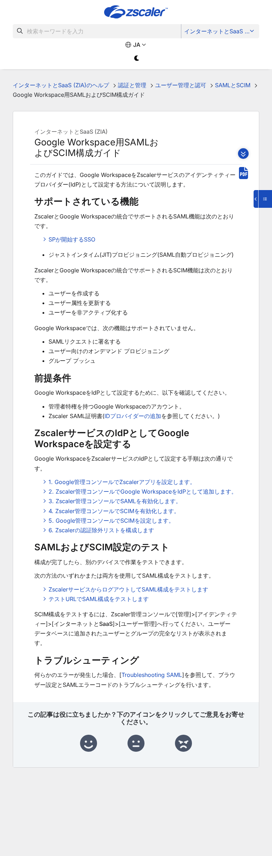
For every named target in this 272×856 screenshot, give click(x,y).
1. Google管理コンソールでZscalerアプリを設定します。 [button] (122, 481)
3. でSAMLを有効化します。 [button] (115, 501)
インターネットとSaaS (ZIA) (220, 31)
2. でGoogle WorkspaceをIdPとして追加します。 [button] (143, 491)
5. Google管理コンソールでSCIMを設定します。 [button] (111, 520)
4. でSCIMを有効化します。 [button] (114, 511)
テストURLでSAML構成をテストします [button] (99, 598)
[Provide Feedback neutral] (136, 743)
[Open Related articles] (263, 199)
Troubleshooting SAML (151, 674)
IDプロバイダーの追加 (132, 415)
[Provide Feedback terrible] (183, 743)
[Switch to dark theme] (136, 58)
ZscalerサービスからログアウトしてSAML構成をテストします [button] (128, 589)
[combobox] (97, 31)
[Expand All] (243, 153)
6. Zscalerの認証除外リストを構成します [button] (101, 530)
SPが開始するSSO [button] (72, 239)
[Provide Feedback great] (88, 743)
